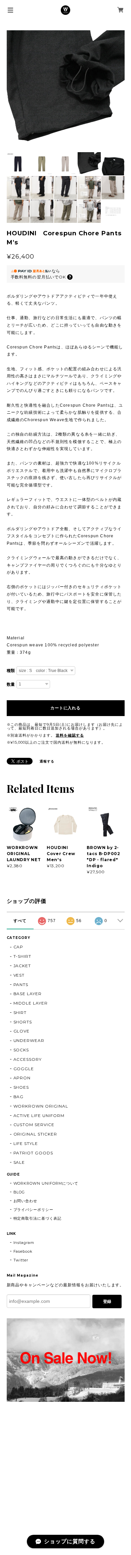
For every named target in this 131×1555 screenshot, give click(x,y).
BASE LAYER (27, 993)
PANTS (21, 984)
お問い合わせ (25, 1200)
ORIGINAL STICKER (35, 1134)
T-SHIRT (22, 956)
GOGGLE (23, 1068)
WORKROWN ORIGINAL (40, 1106)
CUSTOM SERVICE (33, 1124)
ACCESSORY (27, 1059)
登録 (107, 1301)
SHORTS (22, 1021)
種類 (11, 670)
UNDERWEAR (29, 1040)
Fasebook (23, 1251)
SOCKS (21, 1049)
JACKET (22, 965)
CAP (18, 946)
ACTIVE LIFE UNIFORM (38, 1115)
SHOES (21, 1087)
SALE (19, 1162)
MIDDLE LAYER (30, 1003)
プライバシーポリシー (33, 1209)
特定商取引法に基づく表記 (37, 1218)
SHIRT (20, 1012)
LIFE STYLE (25, 1143)
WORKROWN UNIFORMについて (45, 1183)
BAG (18, 1096)
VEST (19, 975)
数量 (11, 684)
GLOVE (21, 1031)
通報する (47, 761)
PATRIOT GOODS (33, 1152)
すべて (20, 920)
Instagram (24, 1242)
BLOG (19, 1192)
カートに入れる (65, 708)
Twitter (21, 1260)
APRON (22, 1077)
